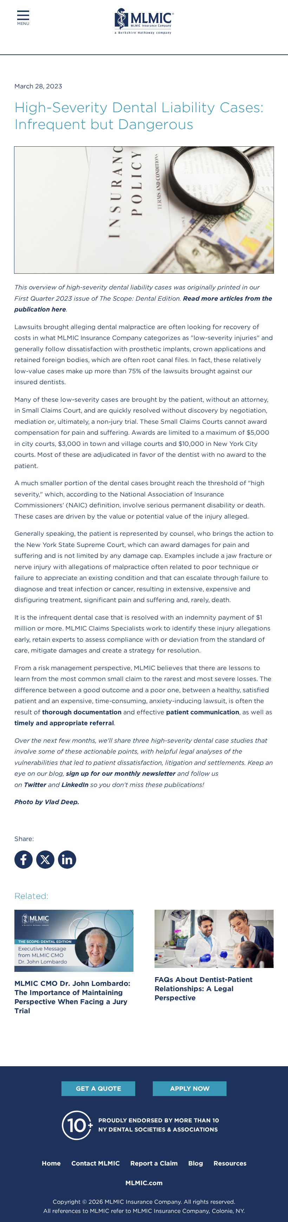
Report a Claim (154, 1163)
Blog (195, 1163)
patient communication (202, 712)
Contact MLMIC (95, 1163)
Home (51, 1163)
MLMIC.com (144, 1183)
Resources (230, 1163)
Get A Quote (98, 1088)
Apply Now (190, 1088)
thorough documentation (82, 712)
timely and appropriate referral (64, 723)
